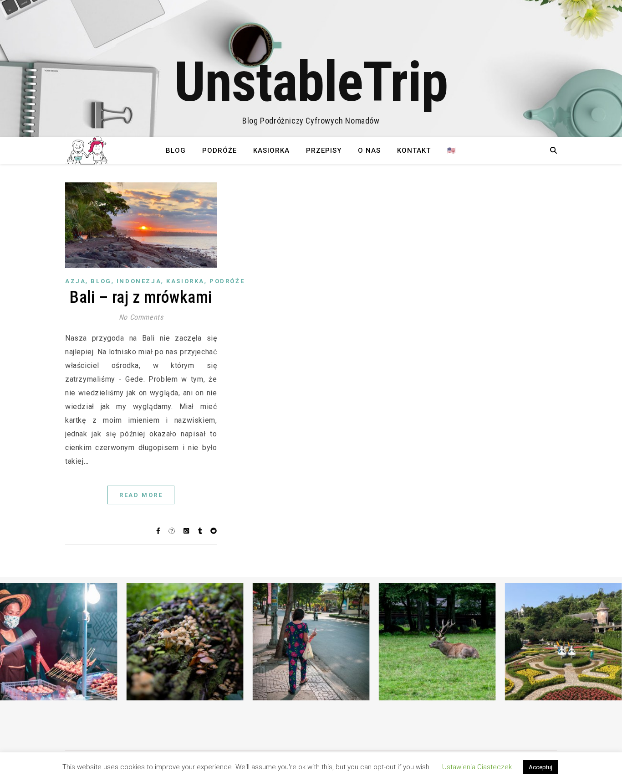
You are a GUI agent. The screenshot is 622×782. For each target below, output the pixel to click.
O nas (369, 150)
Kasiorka (271, 150)
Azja (75, 281)
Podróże (219, 150)
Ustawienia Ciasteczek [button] (477, 767)
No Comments (141, 317)
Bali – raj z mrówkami (141, 297)
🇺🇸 (451, 150)
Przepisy (324, 150)
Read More (141, 495)
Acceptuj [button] (540, 767)
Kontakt (414, 150)
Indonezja (139, 281)
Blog (176, 150)
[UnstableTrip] (311, 68)
